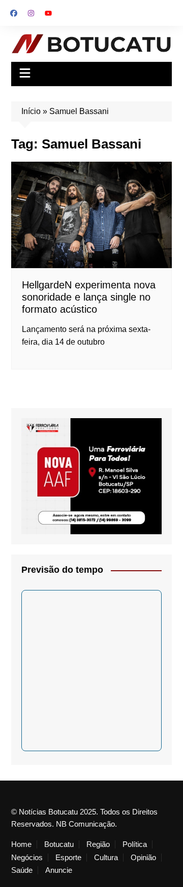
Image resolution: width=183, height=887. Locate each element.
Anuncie (58, 870)
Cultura (106, 858)
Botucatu (59, 844)
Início (31, 111)
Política (135, 844)
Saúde (22, 870)
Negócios (27, 858)
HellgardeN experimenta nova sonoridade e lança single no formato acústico (89, 297)
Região (98, 844)
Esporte (68, 858)
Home (21, 844)
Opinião (143, 858)
